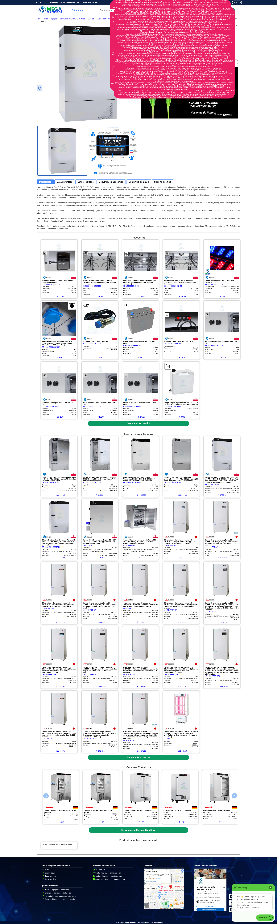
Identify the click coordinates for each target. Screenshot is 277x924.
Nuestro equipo (50, 873)
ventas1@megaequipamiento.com (108, 876)
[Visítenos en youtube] (44, 2)
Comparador (224, 2)
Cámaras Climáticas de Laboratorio (83, 19)
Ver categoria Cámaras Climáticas (138, 830)
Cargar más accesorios (138, 423)
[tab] (45, 181)
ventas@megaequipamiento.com (65, 2)
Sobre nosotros (50, 876)
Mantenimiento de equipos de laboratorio (60, 896)
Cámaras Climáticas (105, 19)
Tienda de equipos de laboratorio (55, 19)
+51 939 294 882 (91, 2)
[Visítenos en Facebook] (36, 2)
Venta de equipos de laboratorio (57, 890)
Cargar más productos (138, 757)
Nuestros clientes (51, 879)
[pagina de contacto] (210, 911)
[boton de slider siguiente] (232, 795)
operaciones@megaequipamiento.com (110, 879)
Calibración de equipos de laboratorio (59, 893)
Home (39, 19)
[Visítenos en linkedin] (40, 2)
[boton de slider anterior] (44, 795)
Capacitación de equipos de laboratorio (60, 899)
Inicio (47, 870)
